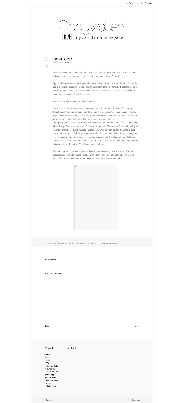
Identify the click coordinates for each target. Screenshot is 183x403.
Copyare (47, 355)
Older (46, 326)
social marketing (90, 243)
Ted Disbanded (50, 378)
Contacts (148, 3)
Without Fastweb (62, 59)
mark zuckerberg (69, 243)
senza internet (80, 243)
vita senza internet (115, 243)
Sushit (46, 357)
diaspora (61, 243)
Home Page (128, 3)
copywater (53, 243)
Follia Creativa (50, 386)
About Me (139, 3)
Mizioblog (48, 360)
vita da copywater (103, 243)
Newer (137, 326)
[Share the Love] (46, 60)
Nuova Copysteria (51, 375)
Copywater (49, 400)
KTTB (46, 363)
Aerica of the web (51, 372)
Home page (136, 400)
